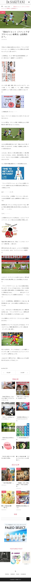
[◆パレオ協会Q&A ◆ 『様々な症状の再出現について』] (8, 497)
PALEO (17, 574)
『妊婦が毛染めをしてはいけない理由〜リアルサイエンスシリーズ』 (8, 398)
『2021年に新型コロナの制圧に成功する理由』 (8, 457)
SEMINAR (13, 574)
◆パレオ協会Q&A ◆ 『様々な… (6, 506)
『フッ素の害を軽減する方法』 (22, 438)
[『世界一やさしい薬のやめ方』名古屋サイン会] (23, 388)
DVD (9, 6)
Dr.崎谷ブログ (18, 579)
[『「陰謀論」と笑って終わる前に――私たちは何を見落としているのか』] (22, 474)
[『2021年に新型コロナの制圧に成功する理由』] (8, 448)
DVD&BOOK (23, 574)
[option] (5, 557)
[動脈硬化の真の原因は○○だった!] (22, 497)
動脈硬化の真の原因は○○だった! (22, 506)
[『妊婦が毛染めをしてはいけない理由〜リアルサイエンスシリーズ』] (8, 388)
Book (6, 6)
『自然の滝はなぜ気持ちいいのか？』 (8, 438)
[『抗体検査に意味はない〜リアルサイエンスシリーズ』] (23, 409)
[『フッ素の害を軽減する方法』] (23, 429)
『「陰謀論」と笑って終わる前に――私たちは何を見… (22, 484)
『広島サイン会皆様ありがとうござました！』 (8, 417)
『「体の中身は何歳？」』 (8, 482)
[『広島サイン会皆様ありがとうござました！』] (8, 409)
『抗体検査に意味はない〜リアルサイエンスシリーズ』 (22, 418)
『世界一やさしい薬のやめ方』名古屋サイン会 (22, 397)
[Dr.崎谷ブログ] (15, 2)
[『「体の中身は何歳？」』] (8, 474)
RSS (15, 571)
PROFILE (7, 574)
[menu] (29, 2)
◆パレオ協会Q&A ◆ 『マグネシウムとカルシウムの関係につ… (22, 458)
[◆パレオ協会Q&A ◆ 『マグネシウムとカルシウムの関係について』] (23, 448)
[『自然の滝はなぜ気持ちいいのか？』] (8, 429)
